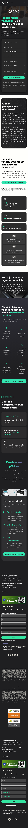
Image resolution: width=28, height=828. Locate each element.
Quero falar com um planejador (14, 182)
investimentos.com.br (11, 640)
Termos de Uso (12, 84)
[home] (11, 3)
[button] (24, 2)
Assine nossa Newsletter (8, 613)
